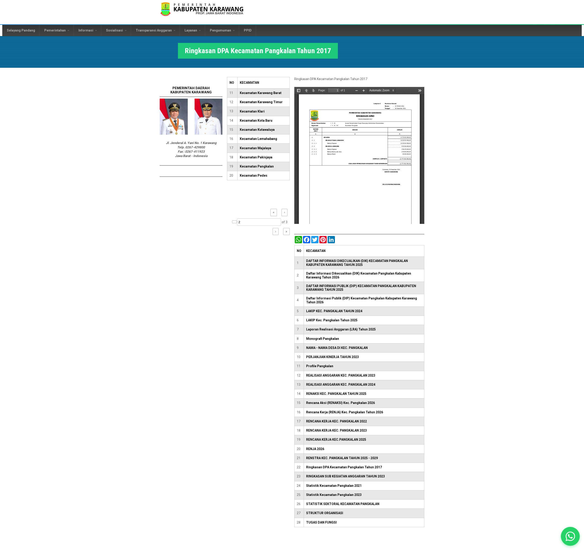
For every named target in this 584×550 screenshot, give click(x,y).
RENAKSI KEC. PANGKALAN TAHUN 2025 (336, 393)
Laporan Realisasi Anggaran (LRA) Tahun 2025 (341, 329)
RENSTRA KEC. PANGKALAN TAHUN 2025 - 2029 (342, 458)
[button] (570, 536)
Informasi (86, 30)
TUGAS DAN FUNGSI (321, 522)
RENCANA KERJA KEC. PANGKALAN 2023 (336, 430)
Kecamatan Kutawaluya (257, 129)
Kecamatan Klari (252, 111)
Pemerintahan (55, 30)
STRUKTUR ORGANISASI (324, 513)
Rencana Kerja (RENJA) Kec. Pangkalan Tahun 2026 (344, 412)
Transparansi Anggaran (154, 30)
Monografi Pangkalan (322, 338)
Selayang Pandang (21, 30)
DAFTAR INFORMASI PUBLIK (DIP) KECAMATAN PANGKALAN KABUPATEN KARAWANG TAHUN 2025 (361, 288)
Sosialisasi (115, 30)
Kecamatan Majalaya (255, 148)
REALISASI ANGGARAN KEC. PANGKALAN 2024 (340, 384)
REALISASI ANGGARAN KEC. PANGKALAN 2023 (340, 375)
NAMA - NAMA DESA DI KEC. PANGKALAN (337, 348)
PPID (248, 30)
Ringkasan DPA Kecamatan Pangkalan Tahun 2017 (344, 467)
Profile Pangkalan (319, 366)
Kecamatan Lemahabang (258, 139)
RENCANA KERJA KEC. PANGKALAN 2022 (336, 421)
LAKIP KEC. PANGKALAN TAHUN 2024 (334, 311)
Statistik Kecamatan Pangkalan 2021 (334, 485)
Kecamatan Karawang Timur (261, 102)
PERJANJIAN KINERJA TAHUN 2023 (332, 357)
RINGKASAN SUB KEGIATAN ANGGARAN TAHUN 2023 (345, 476)
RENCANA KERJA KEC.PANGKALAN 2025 (336, 439)
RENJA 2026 (315, 449)
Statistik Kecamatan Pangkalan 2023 (334, 495)
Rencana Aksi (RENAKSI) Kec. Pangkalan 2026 (340, 403)
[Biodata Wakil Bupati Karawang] (209, 133)
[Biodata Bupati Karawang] (174, 133)
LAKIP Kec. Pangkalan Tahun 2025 (331, 320)
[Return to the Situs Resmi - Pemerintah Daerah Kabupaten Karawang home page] (202, 12)
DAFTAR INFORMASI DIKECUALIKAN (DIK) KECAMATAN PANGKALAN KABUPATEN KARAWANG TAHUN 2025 (357, 263)
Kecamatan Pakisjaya (256, 157)
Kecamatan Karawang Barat (261, 93)
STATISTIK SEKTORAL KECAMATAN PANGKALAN (342, 504)
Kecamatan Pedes (253, 175)
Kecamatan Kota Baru (256, 120)
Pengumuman (221, 30)
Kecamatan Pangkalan (257, 166)
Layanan (191, 30)
